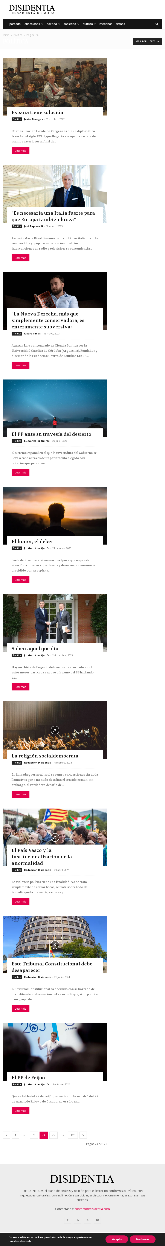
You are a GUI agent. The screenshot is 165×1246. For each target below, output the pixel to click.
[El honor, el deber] (55, 516)
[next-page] (83, 1135)
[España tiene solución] (55, 87)
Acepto (117, 1239)
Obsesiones (32, 24)
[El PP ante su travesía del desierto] (55, 408)
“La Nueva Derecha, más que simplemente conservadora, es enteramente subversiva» (48, 320)
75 (53, 1135)
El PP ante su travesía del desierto (51, 434)
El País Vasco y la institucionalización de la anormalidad (42, 856)
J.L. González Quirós (36, 440)
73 (33, 1135)
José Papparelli (33, 226)
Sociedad (70, 24)
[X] (87, 1220)
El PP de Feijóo (28, 1078)
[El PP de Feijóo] (55, 1052)
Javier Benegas (33, 119)
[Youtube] (97, 1220)
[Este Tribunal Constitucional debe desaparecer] (55, 945)
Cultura (88, 24)
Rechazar (142, 1239)
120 (73, 1135)
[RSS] (77, 1220)
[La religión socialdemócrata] (55, 730)
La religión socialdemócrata (45, 756)
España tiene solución (38, 112)
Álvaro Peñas (32, 333)
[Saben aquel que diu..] (55, 623)
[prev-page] (6, 1135)
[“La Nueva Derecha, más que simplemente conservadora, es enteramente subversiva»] (55, 301)
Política (52, 24)
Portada (15, 24)
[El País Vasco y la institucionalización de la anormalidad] (55, 837)
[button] (157, 24)
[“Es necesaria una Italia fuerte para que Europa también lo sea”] (55, 194)
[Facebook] (67, 1220)
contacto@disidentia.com (92, 1209)
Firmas (120, 24)
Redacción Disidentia (37, 762)
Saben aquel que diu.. (36, 649)
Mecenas (105, 24)
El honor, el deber (32, 542)
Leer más (20, 150)
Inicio (6, 35)
